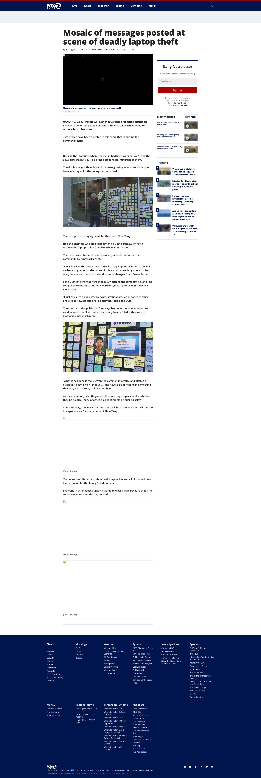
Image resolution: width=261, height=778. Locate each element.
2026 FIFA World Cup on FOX (143, 649)
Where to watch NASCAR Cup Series (115, 722)
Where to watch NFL (113, 708)
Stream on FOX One (116, 704)
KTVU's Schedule (140, 727)
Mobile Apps (138, 736)
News (50, 644)
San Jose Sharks (140, 676)
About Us (138, 704)
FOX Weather (110, 673)
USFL (135, 683)
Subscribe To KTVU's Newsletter (142, 740)
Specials (195, 644)
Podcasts (51, 671)
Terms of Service (179, 105)
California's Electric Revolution (198, 649)
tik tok (206, 767)
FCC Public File (139, 748)
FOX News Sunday (55, 677)
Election (50, 680)
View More (191, 116)
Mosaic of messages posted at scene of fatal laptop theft (92, 108)
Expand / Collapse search (212, 6)
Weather (109, 644)
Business (51, 664)
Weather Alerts (110, 648)
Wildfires (50, 661)
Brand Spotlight (196, 697)
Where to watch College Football (114, 713)
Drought (50, 658)
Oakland (92, 49)
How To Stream (140, 708)
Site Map (136, 745)
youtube (190, 767)
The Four (194, 653)
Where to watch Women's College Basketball (115, 736)
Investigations (170, 644)
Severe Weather (111, 667)
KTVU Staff (137, 712)
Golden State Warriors (142, 657)
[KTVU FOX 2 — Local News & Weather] (56, 6)
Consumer (51, 667)
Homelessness (167, 651)
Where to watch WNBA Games (114, 742)
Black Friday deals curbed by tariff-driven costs (169, 147)
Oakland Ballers (139, 670)
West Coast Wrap (54, 674)
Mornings (81, 644)
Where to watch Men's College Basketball (114, 731)
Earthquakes (109, 663)
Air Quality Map (110, 657)
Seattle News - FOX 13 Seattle (85, 721)
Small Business (53, 715)
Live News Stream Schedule (141, 731)
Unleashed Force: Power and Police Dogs (172, 662)
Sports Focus (195, 669)
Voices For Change (198, 687)
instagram (201, 767)
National (50, 651)
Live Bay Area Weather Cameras (114, 652)
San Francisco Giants (142, 660)
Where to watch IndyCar (114, 726)
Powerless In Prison (170, 658)
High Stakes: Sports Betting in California (202, 658)
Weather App (109, 670)
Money (51, 704)
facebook (196, 767)
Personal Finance (54, 708)
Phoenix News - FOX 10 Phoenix (85, 715)
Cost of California (169, 654)
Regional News (84, 704)
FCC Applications (140, 752)
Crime (49, 654)
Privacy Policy (180, 103)
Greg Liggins (70, 49)
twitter (212, 767)
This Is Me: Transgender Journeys (200, 677)
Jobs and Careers (140, 715)
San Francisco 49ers (141, 653)
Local (49, 648)
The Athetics (138, 673)
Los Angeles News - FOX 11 (86, 709)
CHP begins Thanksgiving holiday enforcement (168, 135)
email (185, 767)
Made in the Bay (197, 662)
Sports (137, 644)
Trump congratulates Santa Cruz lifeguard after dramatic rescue (183, 172)
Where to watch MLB (113, 717)
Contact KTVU (139, 718)
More (152, 5)
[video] (191, 125)
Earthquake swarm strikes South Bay (168, 123)
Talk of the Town (197, 672)
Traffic (78, 651)
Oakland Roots (139, 667)
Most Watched (166, 116)
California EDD (167, 648)
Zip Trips (79, 648)
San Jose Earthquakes (142, 680)
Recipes (78, 658)
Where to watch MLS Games (113, 748)
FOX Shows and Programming (140, 722)
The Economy (53, 712)
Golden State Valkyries (142, 663)
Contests (79, 654)
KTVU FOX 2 (82, 49)
